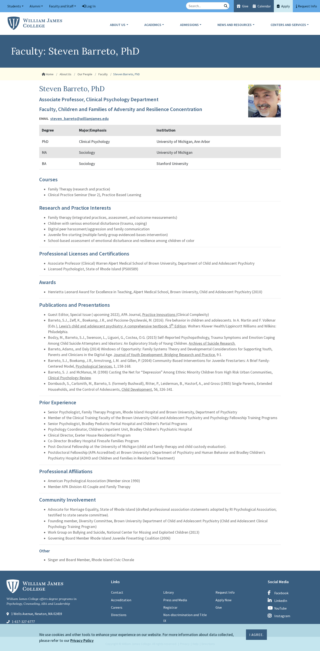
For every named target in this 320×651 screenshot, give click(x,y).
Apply (285, 6)
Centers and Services (288, 24)
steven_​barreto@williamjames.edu (79, 118)
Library (168, 592)
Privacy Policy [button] (82, 640)
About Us (117, 24)
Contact (117, 592)
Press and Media (175, 600)
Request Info (225, 592)
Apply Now (223, 600)
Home (49, 74)
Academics (152, 24)
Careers (116, 607)
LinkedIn (280, 600)
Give (244, 6)
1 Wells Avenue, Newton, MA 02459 (36, 614)
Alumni (35, 6)
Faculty (103, 74)
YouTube (280, 608)
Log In (91, 6)
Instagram (282, 616)
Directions (118, 615)
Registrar (170, 607)
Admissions (189, 24)
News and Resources (234, 24)
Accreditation (121, 600)
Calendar (264, 6)
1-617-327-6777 (23, 621)
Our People (84, 74)
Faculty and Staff (61, 6)
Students (14, 6)
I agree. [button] (256, 634)
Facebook (281, 593)
